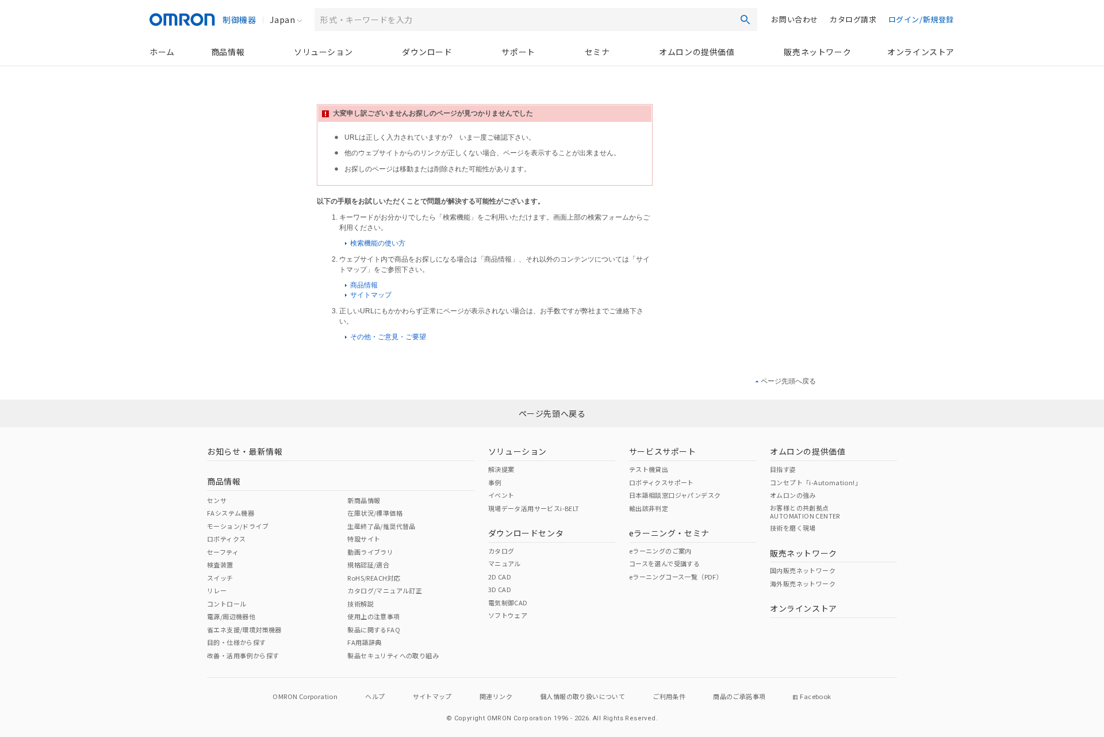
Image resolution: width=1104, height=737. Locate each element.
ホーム (162, 51)
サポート (518, 51)
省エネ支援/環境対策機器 (244, 629)
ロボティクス (226, 538)
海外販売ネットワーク (802, 583)
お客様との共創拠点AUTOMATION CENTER (805, 511)
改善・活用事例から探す (243, 655)
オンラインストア (920, 51)
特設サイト (363, 538)
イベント (501, 495)
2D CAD (499, 576)
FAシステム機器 (230, 512)
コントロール (226, 603)
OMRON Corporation (305, 696)
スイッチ (220, 577)
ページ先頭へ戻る (788, 381)
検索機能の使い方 (376, 243)
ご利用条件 (669, 696)
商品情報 (227, 51)
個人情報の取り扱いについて (582, 696)
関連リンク (496, 696)
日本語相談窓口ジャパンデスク (675, 495)
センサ (217, 500)
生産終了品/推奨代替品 (381, 526)
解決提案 (501, 469)
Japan (282, 20)
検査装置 (220, 564)
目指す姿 (783, 469)
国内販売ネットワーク (802, 570)
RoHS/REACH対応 (373, 577)
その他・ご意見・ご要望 (387, 337)
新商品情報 (363, 500)
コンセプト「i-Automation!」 (815, 482)
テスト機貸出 (648, 469)
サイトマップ (370, 295)
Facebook (815, 696)
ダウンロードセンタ (526, 533)
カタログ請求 (853, 19)
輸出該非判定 (648, 508)
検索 (745, 19)
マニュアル (504, 563)
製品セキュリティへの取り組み (393, 655)
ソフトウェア (507, 615)
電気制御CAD (508, 602)
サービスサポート (662, 451)
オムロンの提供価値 (696, 51)
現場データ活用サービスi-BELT (534, 508)
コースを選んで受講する (664, 563)
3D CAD (499, 589)
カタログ (501, 550)
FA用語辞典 (364, 642)
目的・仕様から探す (236, 642)
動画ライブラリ (370, 551)
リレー (217, 590)
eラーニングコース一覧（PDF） (676, 576)
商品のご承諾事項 (739, 696)
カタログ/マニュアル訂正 (384, 590)
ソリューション (323, 51)
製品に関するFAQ (373, 629)
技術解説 (360, 603)
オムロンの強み (793, 495)
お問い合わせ (794, 19)
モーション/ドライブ (238, 526)
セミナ (597, 51)
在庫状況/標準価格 (374, 512)
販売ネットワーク (817, 51)
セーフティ (223, 551)
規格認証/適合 (368, 564)
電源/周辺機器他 (231, 616)
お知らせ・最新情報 (244, 451)
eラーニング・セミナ (669, 533)
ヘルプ (375, 696)
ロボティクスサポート (661, 482)
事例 (494, 482)
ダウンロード (427, 51)
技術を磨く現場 (793, 527)
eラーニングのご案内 (660, 550)
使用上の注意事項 (373, 616)
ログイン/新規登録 (921, 19)
